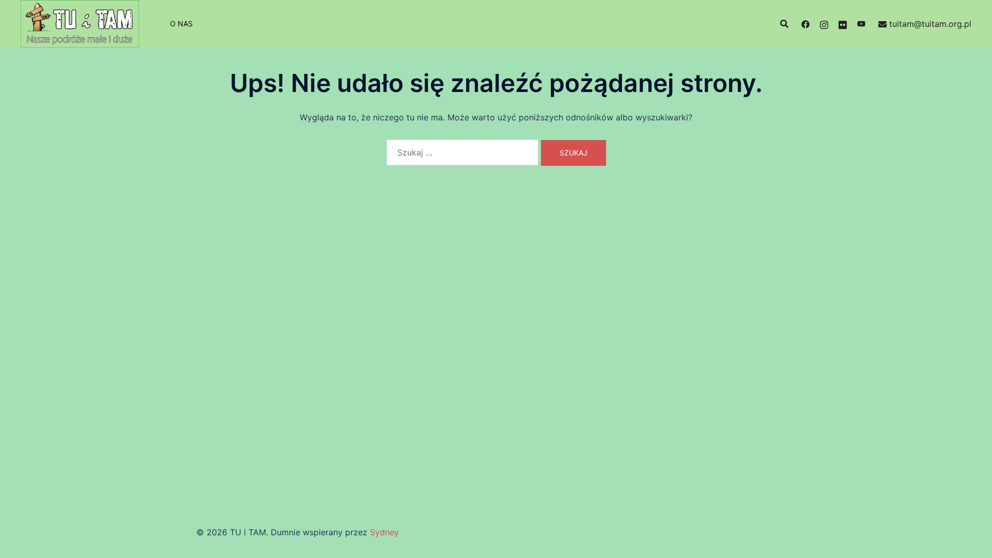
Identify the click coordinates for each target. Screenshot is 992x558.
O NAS (181, 23)
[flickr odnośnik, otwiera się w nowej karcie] (843, 24)
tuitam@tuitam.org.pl (930, 24)
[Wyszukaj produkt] (784, 24)
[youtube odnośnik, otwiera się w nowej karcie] (861, 24)
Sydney (384, 532)
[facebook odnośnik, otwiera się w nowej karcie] (805, 24)
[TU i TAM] (80, 23)
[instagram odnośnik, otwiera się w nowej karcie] (824, 24)
